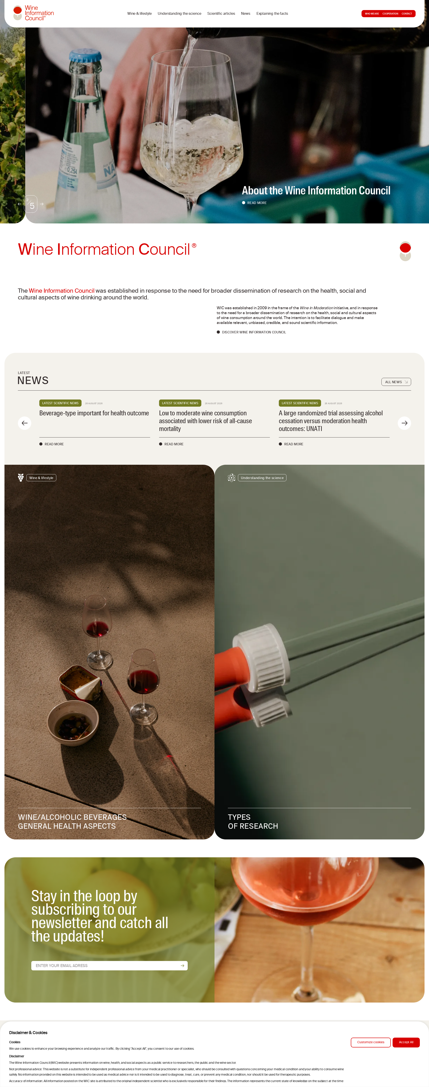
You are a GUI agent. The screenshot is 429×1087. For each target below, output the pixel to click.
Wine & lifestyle (139, 14)
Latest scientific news (60, 403)
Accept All (406, 1042)
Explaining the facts (272, 14)
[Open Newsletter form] (182, 965)
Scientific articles (221, 14)
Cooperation (390, 14)
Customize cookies (370, 1042)
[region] (214, 1054)
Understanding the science (179, 14)
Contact (407, 14)
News (245, 14)
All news (393, 382)
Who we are (372, 14)
